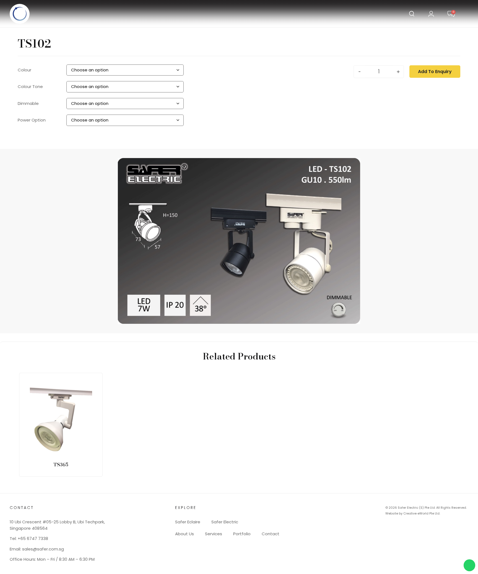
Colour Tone (30, 86)
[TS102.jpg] (228, 241)
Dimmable (28, 103)
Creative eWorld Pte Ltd (421, 513)
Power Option (32, 120)
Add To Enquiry (435, 71)
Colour (24, 70)
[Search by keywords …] (412, 15)
